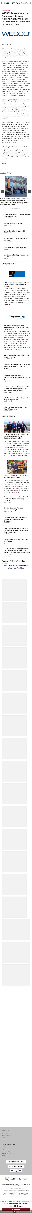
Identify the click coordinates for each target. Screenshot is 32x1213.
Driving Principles (6, 1135)
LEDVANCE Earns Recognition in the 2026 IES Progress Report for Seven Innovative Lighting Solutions (16, 388)
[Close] (31, 1203)
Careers (4, 1140)
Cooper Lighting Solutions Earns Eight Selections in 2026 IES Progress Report (17, 366)
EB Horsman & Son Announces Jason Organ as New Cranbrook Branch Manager (16, 284)
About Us (4, 1133)
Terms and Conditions (7, 1151)
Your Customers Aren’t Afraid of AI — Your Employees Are (17, 215)
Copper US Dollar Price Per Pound (13, 562)
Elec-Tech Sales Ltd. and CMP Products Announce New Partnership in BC (17, 377)
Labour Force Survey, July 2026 (14, 231)
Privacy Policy (5, 1149)
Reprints (4, 1147)
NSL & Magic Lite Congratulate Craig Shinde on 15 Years (17, 356)
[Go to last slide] (2, 191)
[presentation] (16, 186)
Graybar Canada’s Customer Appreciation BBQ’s (13, 509)
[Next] (29, 191)
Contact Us (5, 1155)
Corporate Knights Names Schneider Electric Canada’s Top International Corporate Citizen (16, 530)
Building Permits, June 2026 (13, 223)
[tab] (14, 208)
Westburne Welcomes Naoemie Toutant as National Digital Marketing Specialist (17, 499)
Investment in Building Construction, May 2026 (16, 256)
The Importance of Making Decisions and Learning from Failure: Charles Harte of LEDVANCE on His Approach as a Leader (17, 551)
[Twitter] (16, 1170)
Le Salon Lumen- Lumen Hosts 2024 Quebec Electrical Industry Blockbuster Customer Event (16, 436)
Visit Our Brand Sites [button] (16, 1166)
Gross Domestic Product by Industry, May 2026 (16, 239)
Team (3, 1137)
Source (4, 163)
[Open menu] (30, 3)
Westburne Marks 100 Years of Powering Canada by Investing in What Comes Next (17, 327)
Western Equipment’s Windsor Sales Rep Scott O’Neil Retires (16, 476)
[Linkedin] (20, 1170)
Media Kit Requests (7, 1153)
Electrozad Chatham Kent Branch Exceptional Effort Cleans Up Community (15, 519)
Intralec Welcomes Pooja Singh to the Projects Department (16, 399)
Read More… (7, 304)
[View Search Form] (1, 3)
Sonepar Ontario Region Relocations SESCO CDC (16, 540)
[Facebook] (12, 1170)
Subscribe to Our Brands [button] (16, 1162)
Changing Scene (6, 10)
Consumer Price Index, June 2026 (15, 248)
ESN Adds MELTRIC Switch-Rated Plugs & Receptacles (15, 408)
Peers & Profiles (8, 415)
